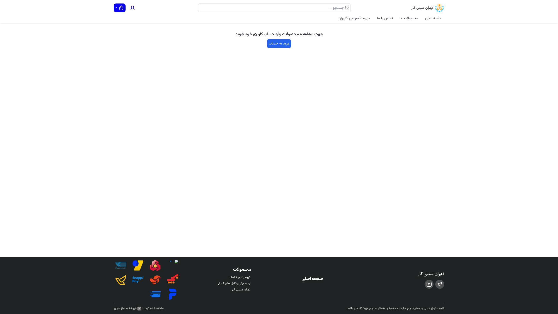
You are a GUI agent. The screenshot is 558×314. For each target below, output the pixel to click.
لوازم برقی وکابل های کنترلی (233, 283)
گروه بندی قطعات (239, 277)
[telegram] (439, 284)
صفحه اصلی (433, 18)
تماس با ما (385, 18)
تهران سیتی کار (422, 7)
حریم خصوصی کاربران (354, 18)
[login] (132, 7)
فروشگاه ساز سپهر (125, 308)
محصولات (411, 18)
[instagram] (429, 284)
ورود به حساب (279, 43)
